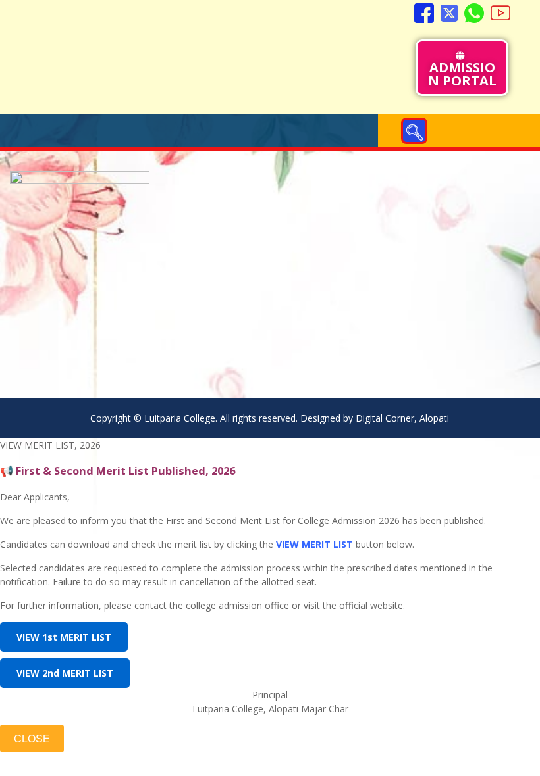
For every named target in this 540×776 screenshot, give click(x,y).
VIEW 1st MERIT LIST (63, 637)
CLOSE (32, 738)
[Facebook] (424, 13)
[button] (414, 131)
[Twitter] (449, 13)
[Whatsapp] (474, 13)
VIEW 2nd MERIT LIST (64, 673)
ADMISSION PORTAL (462, 74)
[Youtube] (500, 13)
